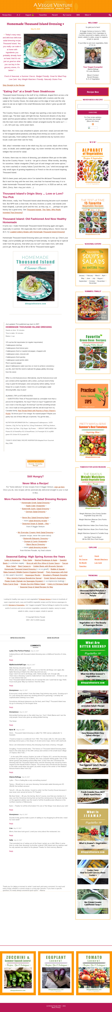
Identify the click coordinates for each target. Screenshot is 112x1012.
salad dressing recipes (38, 521)
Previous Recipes (18, 638)
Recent (55, 15)
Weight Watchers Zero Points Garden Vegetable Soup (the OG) (93, 515)
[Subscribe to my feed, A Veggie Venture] (93, 125)
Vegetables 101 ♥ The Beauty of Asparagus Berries (93, 624)
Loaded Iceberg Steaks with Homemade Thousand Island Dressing (37, 232)
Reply (11, 660)
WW (78, 15)
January (81, 276)
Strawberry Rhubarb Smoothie (55, 575)
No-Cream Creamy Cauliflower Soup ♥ (92, 903)
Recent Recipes (92, 77)
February (90, 276)
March (97, 276)
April (103, 276)
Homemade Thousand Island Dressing (20, 569)
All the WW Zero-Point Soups (92, 539)
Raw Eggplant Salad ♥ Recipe (93, 765)
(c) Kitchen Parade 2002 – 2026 (56, 1006)
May (82, 278)
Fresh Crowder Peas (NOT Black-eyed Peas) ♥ (93, 793)
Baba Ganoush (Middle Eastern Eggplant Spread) (24, 572)
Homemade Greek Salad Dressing (35, 503)
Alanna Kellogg (15, 777)
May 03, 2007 (20, 730)
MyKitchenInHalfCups (17, 665)
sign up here (59, 487)
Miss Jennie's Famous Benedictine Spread (24, 578)
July (93, 278)
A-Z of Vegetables (93, 79)
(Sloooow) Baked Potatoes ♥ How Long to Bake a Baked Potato (93, 593)
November (101, 281)
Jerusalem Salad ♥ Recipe (92, 706)
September (83, 281)
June (88, 278)
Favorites (43, 15)
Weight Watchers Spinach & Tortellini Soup (93, 533)
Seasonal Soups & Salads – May (35, 524)
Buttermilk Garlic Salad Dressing (35, 509)
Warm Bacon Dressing (35, 544)
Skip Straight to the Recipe (14, 85)
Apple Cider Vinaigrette (35, 506)
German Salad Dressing (35, 512)
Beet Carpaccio (24, 566)
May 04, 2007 (18, 840)
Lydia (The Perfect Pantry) (19, 651)
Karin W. (12, 730)
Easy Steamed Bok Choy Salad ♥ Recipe (93, 734)
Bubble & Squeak (58, 569)
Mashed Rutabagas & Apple (46, 560)
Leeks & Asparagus (12, 560)
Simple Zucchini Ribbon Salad (33, 584)
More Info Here (92, 121)
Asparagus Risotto (32, 575)
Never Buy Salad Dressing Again (35, 518)
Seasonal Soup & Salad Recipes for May (36, 587)
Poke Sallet (27, 560)
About (89, 75)
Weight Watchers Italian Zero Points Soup (93, 525)
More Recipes (52, 638)
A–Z (18, 15)
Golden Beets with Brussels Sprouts (48, 566)
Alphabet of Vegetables (17, 605)
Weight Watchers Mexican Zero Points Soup (93, 520)
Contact (96, 75)
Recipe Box (6, 15)
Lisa (10, 828)
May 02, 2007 (35, 651)
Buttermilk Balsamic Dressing (35, 538)
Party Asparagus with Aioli (56, 572)
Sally (11, 840)
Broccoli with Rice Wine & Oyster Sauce (43, 563)
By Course (67, 15)
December (93, 283)
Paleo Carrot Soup (10, 584)
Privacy (58, 1007)
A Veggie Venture (45, 599)
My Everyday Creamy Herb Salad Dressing (35, 532)
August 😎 (29, 15)
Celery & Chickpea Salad (57, 584)
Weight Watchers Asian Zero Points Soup (93, 529)
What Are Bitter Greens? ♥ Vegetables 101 (93, 675)
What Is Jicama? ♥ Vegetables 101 (93, 844)
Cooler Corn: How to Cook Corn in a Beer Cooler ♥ (92, 872)
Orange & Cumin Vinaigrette (35, 541)
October (92, 281)
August (100, 278)
